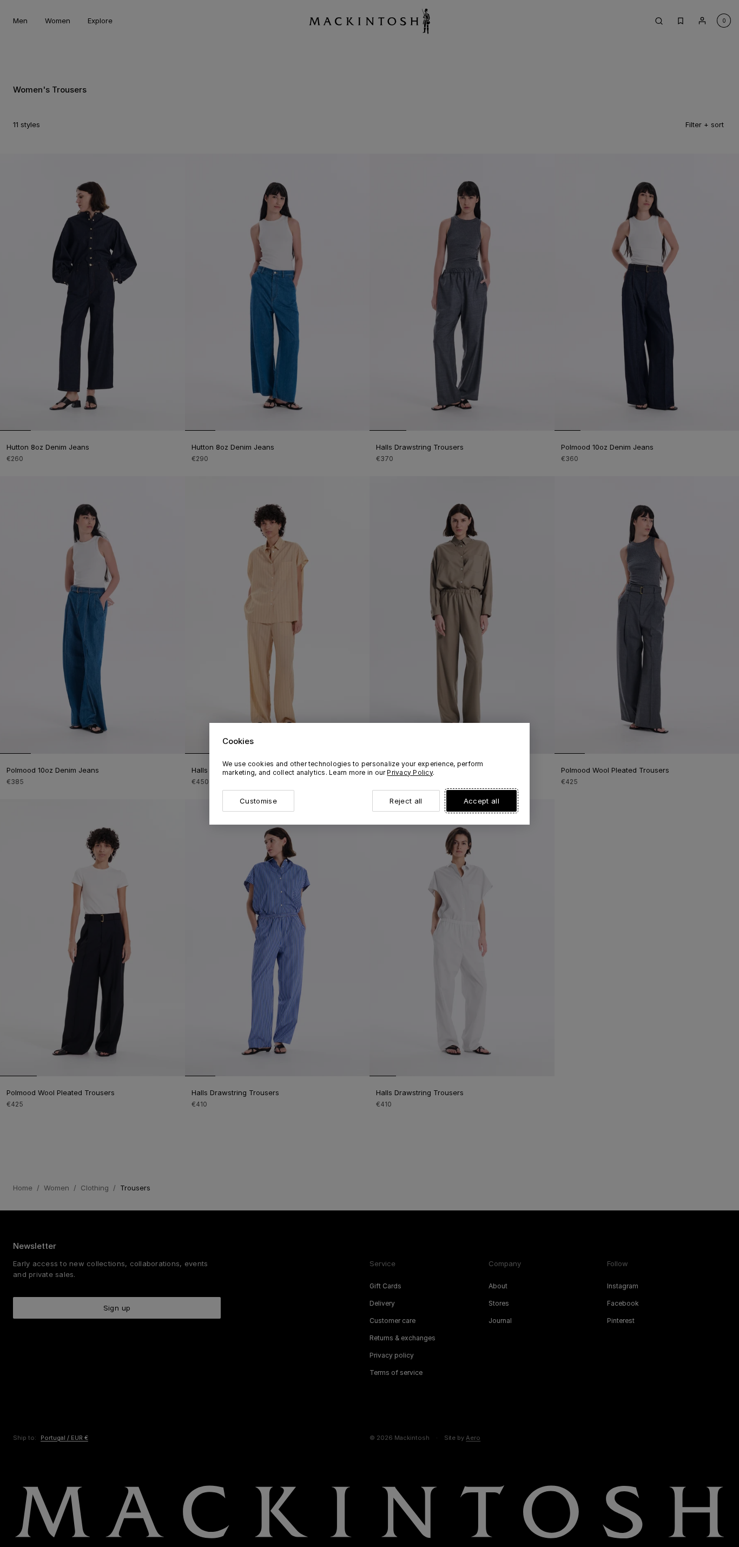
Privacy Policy (409, 772)
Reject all (406, 800)
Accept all (481, 800)
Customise (258, 800)
